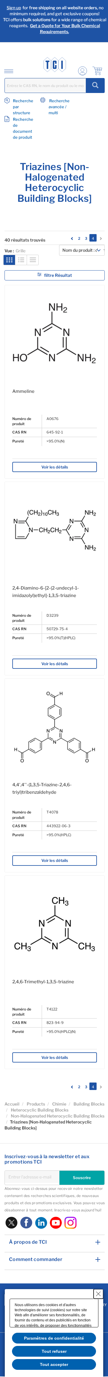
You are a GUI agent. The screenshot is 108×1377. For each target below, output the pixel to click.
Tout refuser (54, 1351)
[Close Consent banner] (98, 1294)
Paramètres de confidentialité (54, 1338)
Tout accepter (54, 1364)
